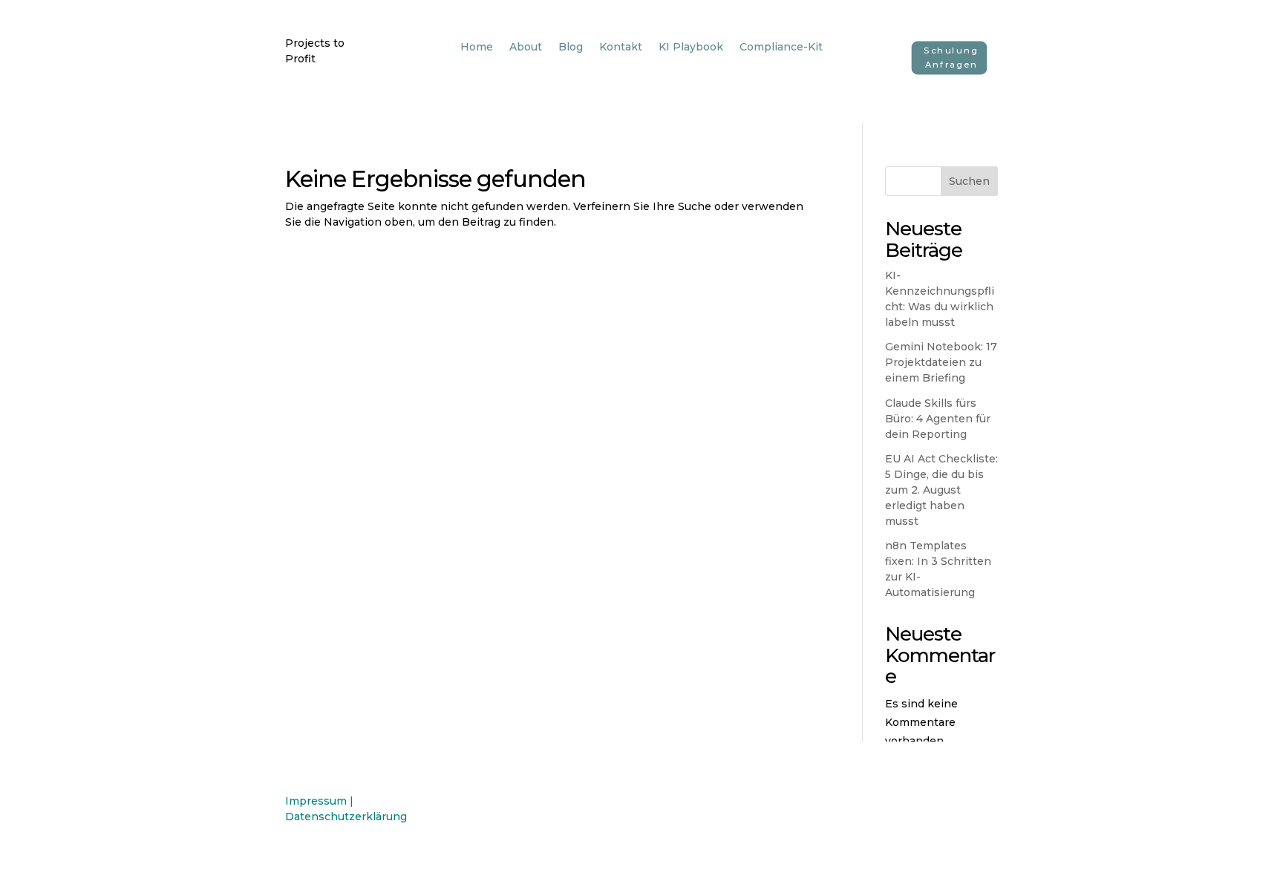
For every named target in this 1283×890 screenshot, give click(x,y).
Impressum (316, 801)
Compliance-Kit (781, 47)
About (525, 47)
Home (476, 47)
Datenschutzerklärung (346, 816)
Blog (570, 47)
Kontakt (620, 47)
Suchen (969, 181)
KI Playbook (691, 47)
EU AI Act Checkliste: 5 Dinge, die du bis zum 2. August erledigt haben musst (941, 490)
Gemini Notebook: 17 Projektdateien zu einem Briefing (941, 362)
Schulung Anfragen (951, 57)
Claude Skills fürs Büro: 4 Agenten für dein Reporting (937, 418)
